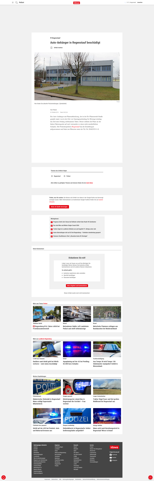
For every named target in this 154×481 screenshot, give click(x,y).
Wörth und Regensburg (60, 452)
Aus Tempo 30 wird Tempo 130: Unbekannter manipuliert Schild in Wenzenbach (105, 363)
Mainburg (57, 458)
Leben (75, 464)
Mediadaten (78, 479)
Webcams (92, 460)
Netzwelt (76, 469)
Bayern (75, 447)
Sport (75, 450)
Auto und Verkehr (78, 467)
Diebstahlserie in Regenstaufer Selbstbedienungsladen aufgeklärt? (77, 429)
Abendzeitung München (39, 462)
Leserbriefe (36, 456)
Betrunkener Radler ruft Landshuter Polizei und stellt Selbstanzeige (76, 327)
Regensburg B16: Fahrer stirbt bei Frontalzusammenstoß (46, 327)
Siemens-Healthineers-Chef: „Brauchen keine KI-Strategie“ (70, 236)
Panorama (76, 465)
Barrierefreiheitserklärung (89, 479)
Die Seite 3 (76, 452)
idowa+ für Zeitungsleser (96, 449)
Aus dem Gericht (78, 454)
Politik (75, 456)
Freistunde (76, 458)
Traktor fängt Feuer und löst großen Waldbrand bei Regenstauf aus (106, 400)
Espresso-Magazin (38, 473)
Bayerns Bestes (37, 469)
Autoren (36, 447)
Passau (56, 465)
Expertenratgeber (38, 471)
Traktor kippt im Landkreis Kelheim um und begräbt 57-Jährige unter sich (74, 229)
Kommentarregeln (38, 454)
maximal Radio (37, 465)
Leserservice (93, 452)
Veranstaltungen (94, 462)
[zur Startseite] (115, 446)
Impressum (47, 479)
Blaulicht (76, 449)
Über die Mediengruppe (39, 458)
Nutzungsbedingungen (68, 479)
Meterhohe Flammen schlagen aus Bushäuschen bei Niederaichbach (105, 327)
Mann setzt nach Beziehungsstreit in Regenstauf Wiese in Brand (106, 429)
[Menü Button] (13, 2)
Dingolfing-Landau (59, 460)
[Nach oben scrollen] (150, 477)
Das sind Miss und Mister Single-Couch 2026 (66, 225)
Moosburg (57, 462)
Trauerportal (93, 456)
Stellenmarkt (93, 454)
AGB (60, 479)
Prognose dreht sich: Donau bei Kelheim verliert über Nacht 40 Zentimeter (74, 222)
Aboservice (92, 450)
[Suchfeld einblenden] (16, 2)
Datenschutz (55, 479)
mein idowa (89, 183)
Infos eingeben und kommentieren (77, 285)
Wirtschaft (76, 462)
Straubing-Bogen (59, 447)
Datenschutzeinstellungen (103, 479)
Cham (56, 450)
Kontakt (36, 449)
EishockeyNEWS (38, 464)
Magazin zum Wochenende (40, 460)
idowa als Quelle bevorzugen (59, 207)
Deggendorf (58, 464)
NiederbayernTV (38, 467)
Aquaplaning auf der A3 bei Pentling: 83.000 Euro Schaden (76, 362)
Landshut (57, 449)
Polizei (21, 2)
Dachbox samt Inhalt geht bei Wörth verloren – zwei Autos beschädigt (45, 362)
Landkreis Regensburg (45, 339)
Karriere (36, 450)
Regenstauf (76, 126)
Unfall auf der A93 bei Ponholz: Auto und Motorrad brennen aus (46, 429)
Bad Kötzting (58, 454)
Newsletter (36, 452)
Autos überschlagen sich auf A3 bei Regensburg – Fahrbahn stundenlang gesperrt (77, 232)
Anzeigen (92, 458)
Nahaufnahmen (77, 460)
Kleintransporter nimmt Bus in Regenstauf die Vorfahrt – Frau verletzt (74, 401)
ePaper (91, 447)
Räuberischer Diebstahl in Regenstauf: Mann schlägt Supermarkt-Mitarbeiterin (47, 401)
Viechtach (57, 456)
